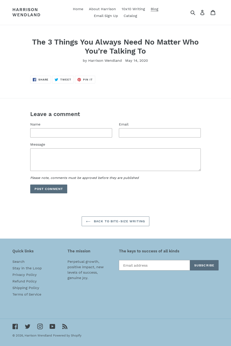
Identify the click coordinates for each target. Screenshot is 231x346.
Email (124, 124)
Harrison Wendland (26, 12)
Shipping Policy (25, 288)
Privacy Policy (24, 275)
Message (37, 144)
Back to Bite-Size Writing (119, 221)
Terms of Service (26, 294)
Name (35, 124)
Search (18, 261)
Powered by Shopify (67, 335)
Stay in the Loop (27, 268)
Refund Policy (24, 281)
